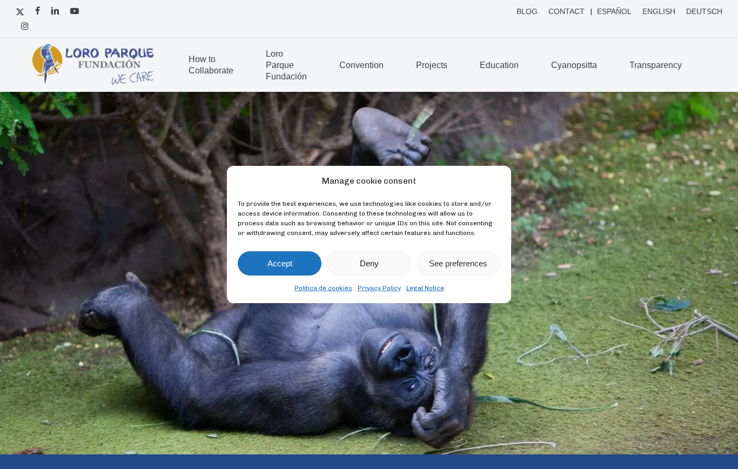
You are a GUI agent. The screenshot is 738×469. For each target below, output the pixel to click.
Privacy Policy (379, 288)
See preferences (458, 263)
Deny (369, 263)
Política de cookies (323, 288)
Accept (279, 263)
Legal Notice (425, 288)
